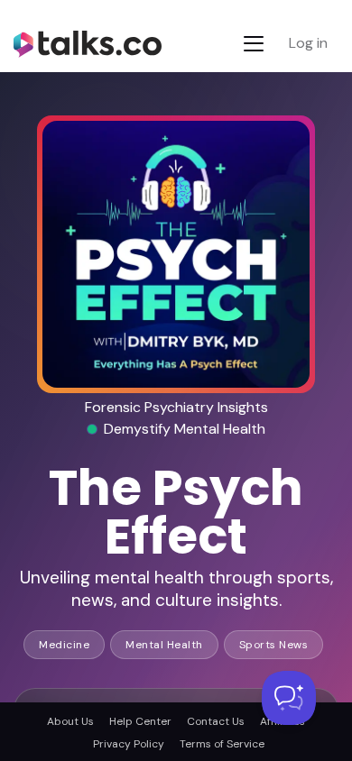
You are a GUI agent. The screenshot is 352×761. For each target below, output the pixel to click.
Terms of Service (222, 744)
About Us (70, 721)
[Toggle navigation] (254, 43)
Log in (308, 42)
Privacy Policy (128, 744)
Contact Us (216, 721)
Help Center (140, 721)
